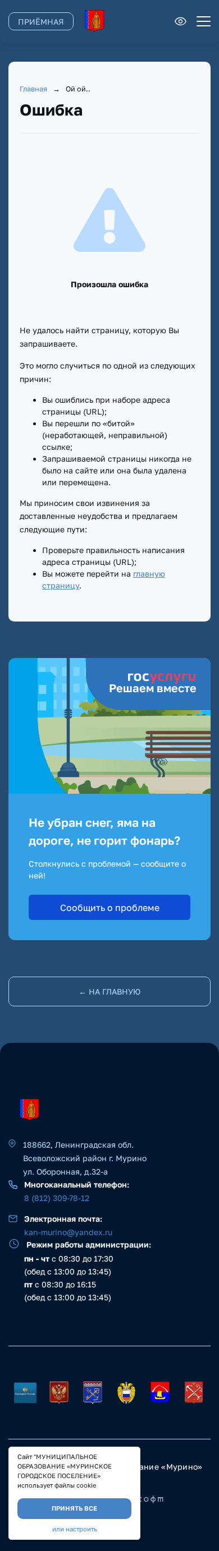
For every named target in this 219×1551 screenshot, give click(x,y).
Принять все (74, 1508)
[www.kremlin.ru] (25, 1392)
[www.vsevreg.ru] (160, 1392)
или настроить (74, 1528)
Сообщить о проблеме (109, 907)
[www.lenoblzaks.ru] (126, 1392)
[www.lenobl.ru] (92, 1392)
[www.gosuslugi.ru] (59, 1392)
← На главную (109, 991)
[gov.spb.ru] (193, 1392)
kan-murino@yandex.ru (68, 1232)
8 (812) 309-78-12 (56, 1198)
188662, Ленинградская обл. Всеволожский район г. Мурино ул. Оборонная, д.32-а (85, 1158)
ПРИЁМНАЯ (41, 21)
